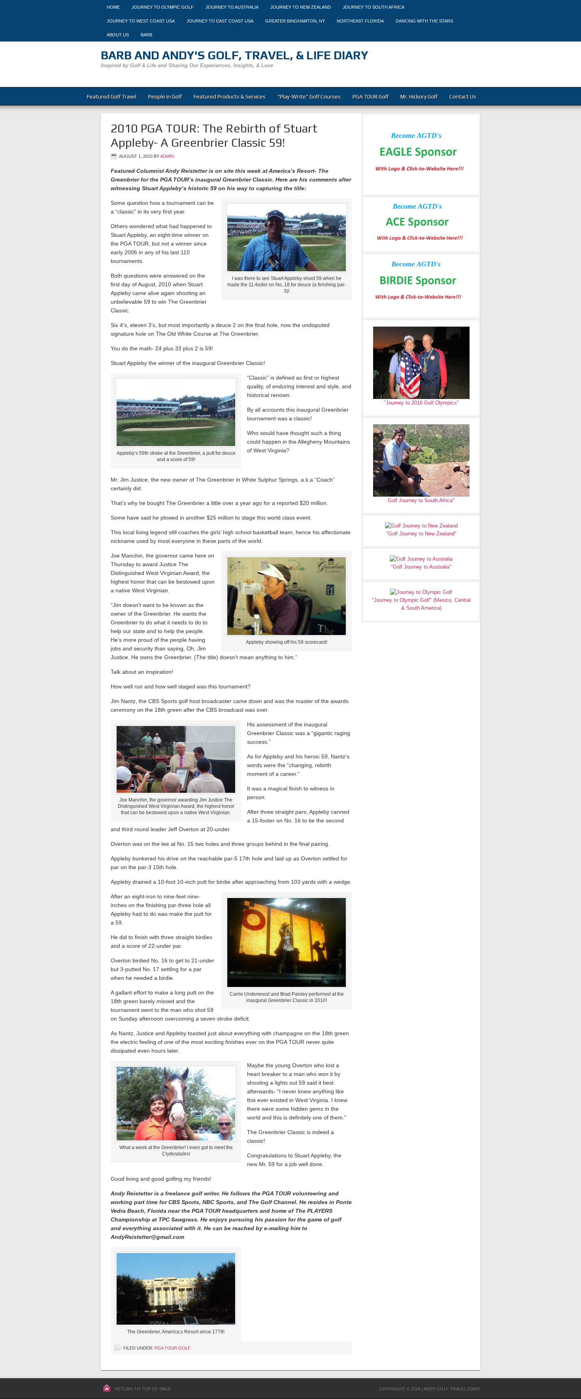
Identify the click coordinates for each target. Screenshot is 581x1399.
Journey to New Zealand (300, 7)
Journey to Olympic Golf (163, 7)
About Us (118, 34)
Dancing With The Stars (424, 21)
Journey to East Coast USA (220, 21)
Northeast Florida (360, 21)
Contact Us (462, 96)
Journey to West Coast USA (141, 21)
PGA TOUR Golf (371, 96)
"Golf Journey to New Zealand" (421, 534)
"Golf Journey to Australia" (421, 567)
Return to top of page (143, 1388)
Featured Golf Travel (111, 96)
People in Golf (165, 96)
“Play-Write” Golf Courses (309, 96)
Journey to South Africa (373, 7)
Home (113, 7)
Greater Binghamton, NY (295, 21)
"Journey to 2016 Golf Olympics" (421, 403)
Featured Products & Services (230, 96)
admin (167, 156)
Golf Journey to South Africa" (421, 500)
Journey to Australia (232, 7)
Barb (146, 34)
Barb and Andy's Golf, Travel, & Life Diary (234, 55)
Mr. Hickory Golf (419, 96)
